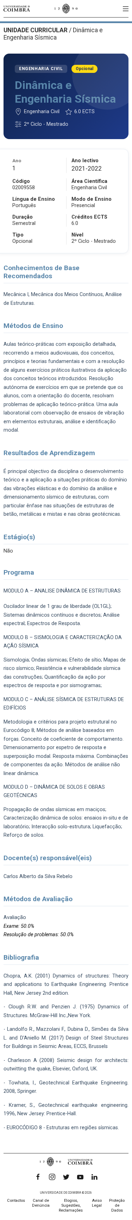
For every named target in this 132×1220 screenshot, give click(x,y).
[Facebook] (38, 1176)
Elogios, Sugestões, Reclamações (71, 1205)
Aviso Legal (97, 1203)
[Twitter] (66, 1176)
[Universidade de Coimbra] (17, 9)
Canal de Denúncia (41, 1203)
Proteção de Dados (117, 1205)
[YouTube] (80, 1176)
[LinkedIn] (94, 1176)
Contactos (16, 1200)
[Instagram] (52, 1176)
